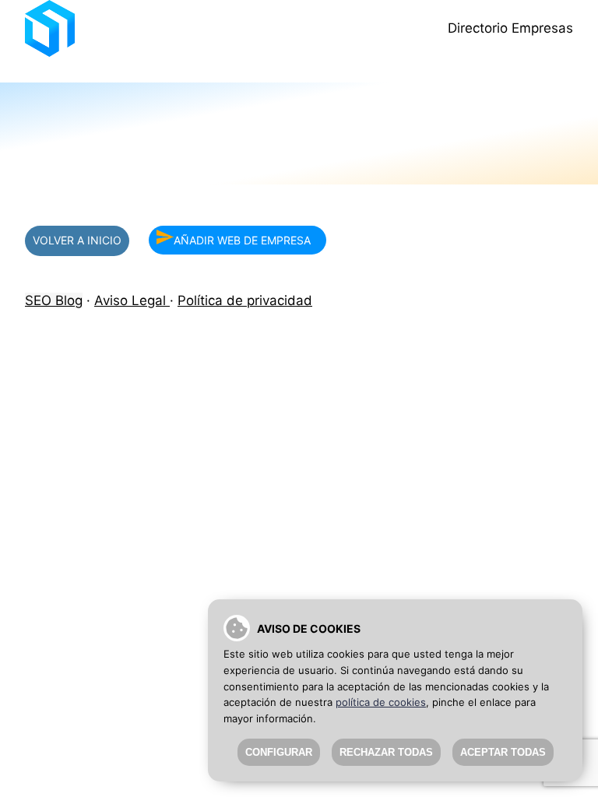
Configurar (278, 752)
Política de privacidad (245, 300)
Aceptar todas (503, 752)
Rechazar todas (386, 752)
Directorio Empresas (510, 28)
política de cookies (381, 702)
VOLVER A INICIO (77, 240)
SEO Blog (54, 300)
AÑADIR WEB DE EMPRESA (242, 240)
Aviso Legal (132, 300)
